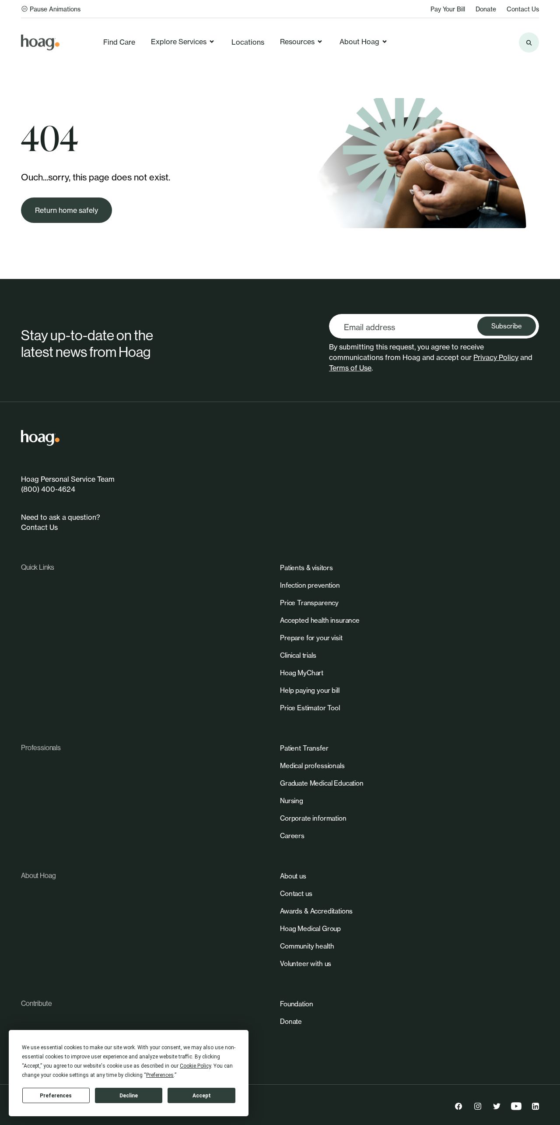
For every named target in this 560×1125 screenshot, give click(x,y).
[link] (40, 42)
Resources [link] (297, 41)
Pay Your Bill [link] (447, 9)
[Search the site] (529, 42)
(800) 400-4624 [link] (48, 489)
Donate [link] (486, 9)
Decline (128, 1096)
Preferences (56, 1096)
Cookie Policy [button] (195, 1066)
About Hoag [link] (359, 41)
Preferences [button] (160, 1075)
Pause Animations (55, 9)
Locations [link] (247, 42)
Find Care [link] (119, 42)
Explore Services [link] (178, 41)
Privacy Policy (495, 357)
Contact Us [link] (523, 9)
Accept (201, 1096)
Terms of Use (350, 367)
